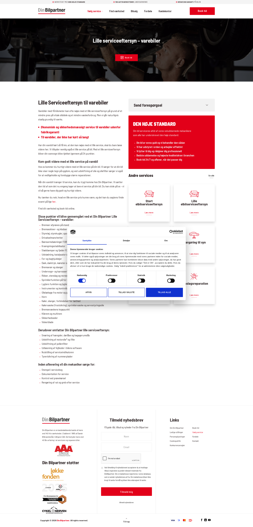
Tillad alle (164, 292)
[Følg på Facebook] (201, 520)
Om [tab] (166, 241)
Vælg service (94, 11)
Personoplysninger (177, 436)
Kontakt (195, 441)
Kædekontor (165, 11)
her (54, 201)
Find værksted (116, 11)
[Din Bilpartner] (51, 11)
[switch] (111, 280)
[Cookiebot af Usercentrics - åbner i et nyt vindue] (171, 232)
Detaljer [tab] (126, 241)
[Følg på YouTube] (209, 520)
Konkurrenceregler (177, 445)
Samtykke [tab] (87, 241)
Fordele (148, 11)
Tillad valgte (126, 292)
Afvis (89, 292)
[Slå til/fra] (207, 105)
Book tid (195, 428)
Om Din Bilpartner (177, 428)
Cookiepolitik (175, 441)
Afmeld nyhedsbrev (126, 502)
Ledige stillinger (176, 432)
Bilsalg (134, 11)
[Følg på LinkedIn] (205, 520)
